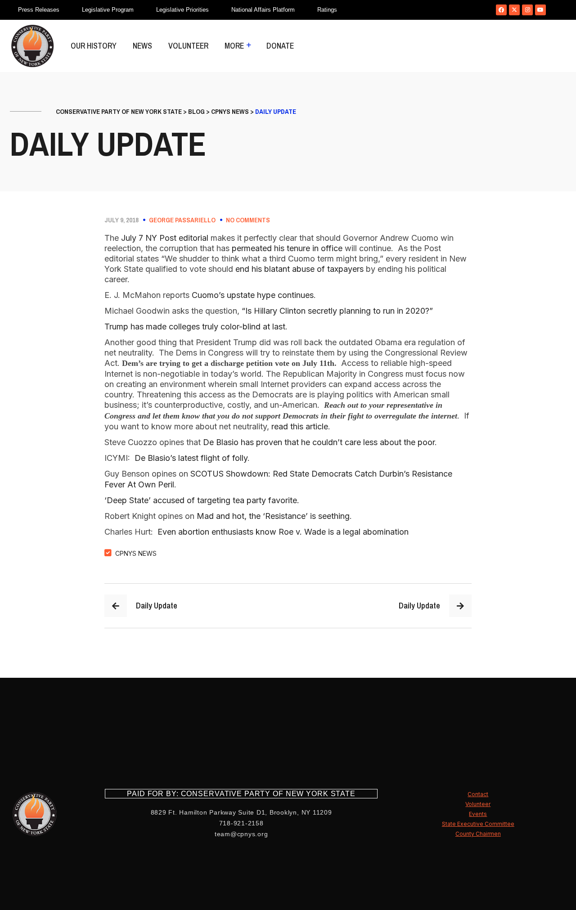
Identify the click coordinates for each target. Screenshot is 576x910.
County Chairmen (478, 833)
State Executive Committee (478, 823)
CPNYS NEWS (136, 553)
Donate (280, 45)
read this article (299, 426)
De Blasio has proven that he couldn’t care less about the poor (319, 442)
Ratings (327, 9)
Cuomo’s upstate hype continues (253, 295)
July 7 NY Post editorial (164, 238)
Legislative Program (108, 9)
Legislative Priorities (182, 9)
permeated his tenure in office (287, 248)
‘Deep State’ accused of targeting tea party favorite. (201, 500)
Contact (478, 794)
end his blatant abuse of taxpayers (299, 269)
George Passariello (182, 220)
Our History (94, 45)
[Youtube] (540, 10)
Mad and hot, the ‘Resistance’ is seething (273, 516)
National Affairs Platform (263, 9)
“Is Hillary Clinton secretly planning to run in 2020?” (337, 310)
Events (478, 814)
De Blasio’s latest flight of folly (191, 458)
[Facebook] (501, 10)
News (142, 45)
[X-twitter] (514, 10)
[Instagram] (527, 10)
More (234, 45)
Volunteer (188, 45)
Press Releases (38, 9)
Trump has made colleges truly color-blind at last (194, 326)
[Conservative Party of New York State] (32, 45)
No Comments (248, 220)
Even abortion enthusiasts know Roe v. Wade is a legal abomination (283, 531)
